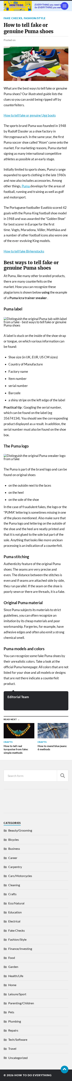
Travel (12, 1048)
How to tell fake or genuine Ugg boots (30, 115)
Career (12, 858)
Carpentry (15, 867)
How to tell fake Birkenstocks (24, 251)
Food (11, 957)
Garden (13, 966)
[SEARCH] (62, 776)
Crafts (12, 894)
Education (15, 912)
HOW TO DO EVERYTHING (33, 1075)
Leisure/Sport (17, 994)
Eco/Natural (16, 903)
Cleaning (14, 885)
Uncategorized (18, 1058)
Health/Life (15, 976)
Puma (26, 186)
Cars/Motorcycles (20, 876)
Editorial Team (18, 697)
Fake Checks (13, 18)
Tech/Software (17, 1039)
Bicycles (13, 839)
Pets (11, 1012)
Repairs (13, 1030)
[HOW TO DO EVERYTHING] (36, 6)
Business (14, 848)
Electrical (14, 921)
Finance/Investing (20, 948)
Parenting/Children (21, 1003)
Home (12, 985)
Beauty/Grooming (20, 830)
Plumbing (14, 1021)
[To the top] (64, 1069)
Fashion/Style (35, 18)
